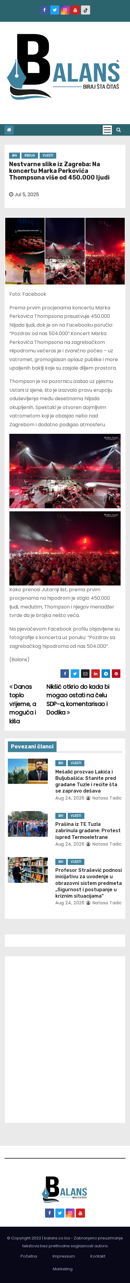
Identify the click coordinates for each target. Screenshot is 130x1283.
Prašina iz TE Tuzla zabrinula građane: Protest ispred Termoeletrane (88, 830)
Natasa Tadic (106, 798)
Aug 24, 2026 (69, 798)
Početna (29, 1256)
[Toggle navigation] (107, 130)
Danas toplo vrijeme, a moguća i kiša (22, 704)
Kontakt (97, 1256)
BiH (14, 155)
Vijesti (48, 155)
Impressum (64, 1256)
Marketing (63, 1269)
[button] (118, 129)
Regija (29, 155)
